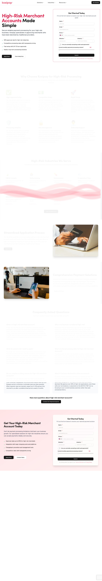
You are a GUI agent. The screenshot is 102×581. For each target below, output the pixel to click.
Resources (62, 2)
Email (61, 27)
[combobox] (85, 41)
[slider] (59, 49)
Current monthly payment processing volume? (71, 47)
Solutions (40, 2)
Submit (76, 55)
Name (61, 21)
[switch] (60, 44)
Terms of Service (80, 58)
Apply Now (7, 56)
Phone (61, 32)
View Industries (19, 56)
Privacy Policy (90, 58)
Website (62, 38)
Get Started (96, 2)
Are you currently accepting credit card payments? (75, 44)
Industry (80, 38)
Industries (51, 2)
